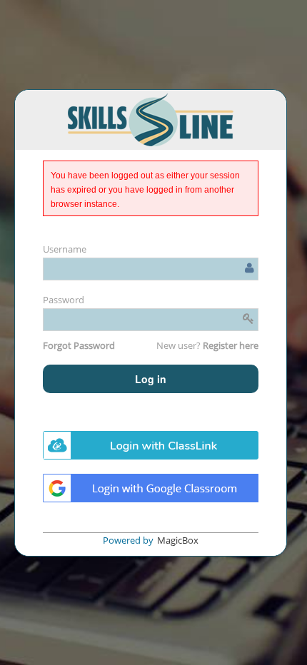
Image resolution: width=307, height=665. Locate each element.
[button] (79, 345)
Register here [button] (230, 345)
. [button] (150, 445)
